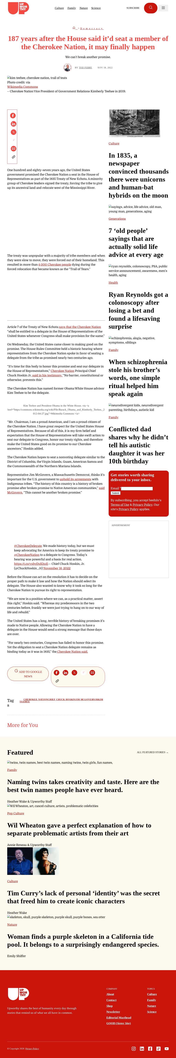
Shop (109, 1006)
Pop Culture (15, 813)
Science (96, 8)
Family (72, 8)
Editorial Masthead (118, 1017)
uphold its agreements (75, 479)
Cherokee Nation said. (72, 651)
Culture (59, 8)
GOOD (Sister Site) (118, 1023)
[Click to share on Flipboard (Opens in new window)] (13, 140)
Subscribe (133, 8)
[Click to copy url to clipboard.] (13, 157)
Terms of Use (120, 504)
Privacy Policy (142, 504)
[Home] (75, 28)
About (110, 994)
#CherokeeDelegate (28, 546)
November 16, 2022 (56, 568)
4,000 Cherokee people (54, 264)
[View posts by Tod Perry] (67, 67)
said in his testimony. (47, 375)
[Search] (150, 8)
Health (113, 282)
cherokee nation (36, 699)
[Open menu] (163, 8)
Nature (84, 8)
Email (116, 488)
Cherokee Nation (62, 371)
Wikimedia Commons (22, 87)
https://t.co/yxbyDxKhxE (31, 564)
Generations (117, 218)
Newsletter (113, 1011)
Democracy (92, 28)
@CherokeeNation (26, 555)
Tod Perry (85, 67)
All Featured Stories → (152, 752)
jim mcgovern (85, 699)
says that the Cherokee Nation (80, 327)
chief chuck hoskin (61, 699)
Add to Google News (30, 674)
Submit (115, 493)
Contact (111, 1000)
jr (96, 699)
